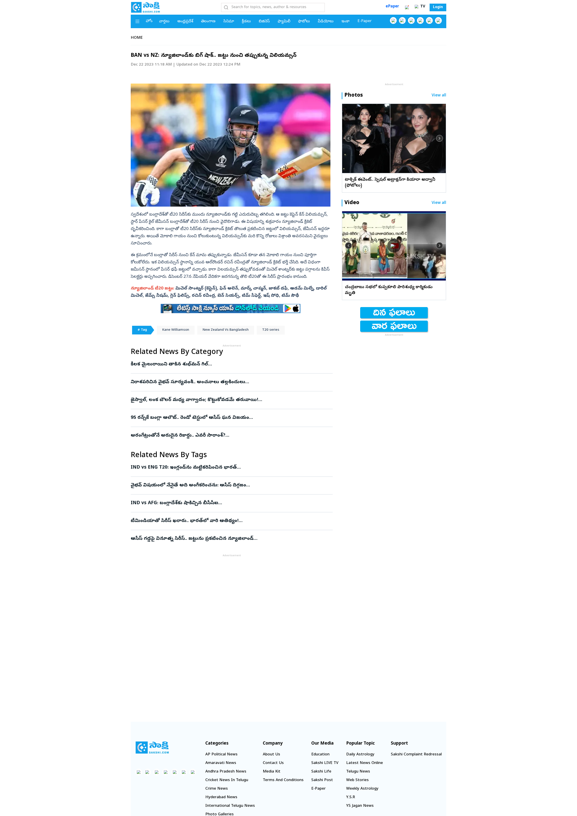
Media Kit (271, 771)
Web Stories (357, 780)
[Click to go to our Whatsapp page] (402, 20)
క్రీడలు (246, 21)
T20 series (270, 330)
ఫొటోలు (304, 21)
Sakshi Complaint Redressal (416, 754)
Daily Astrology (360, 754)
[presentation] (348, 138)
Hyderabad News (221, 797)
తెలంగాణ (208, 21)
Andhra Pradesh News (225, 771)
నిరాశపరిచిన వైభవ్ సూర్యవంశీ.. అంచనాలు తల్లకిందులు (221, 382)
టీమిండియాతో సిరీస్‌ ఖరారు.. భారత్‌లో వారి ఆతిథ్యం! (230, 521)
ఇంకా (345, 21)
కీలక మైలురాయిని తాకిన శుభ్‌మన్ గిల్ (227, 364)
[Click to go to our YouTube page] (429, 20)
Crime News (216, 788)
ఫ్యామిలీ (284, 21)
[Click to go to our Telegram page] (183, 772)
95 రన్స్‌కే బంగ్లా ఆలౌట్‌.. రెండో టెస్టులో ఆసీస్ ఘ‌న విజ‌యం (227, 418)
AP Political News (221, 754)
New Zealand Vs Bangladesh (226, 330)
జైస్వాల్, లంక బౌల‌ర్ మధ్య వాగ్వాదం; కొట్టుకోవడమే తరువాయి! (229, 400)
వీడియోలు (326, 21)
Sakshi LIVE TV (324, 763)
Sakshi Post (322, 780)
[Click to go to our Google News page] (438, 20)
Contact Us (273, 763)
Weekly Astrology (362, 788)
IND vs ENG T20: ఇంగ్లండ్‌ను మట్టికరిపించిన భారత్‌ (223, 468)
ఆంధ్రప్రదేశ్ (185, 21)
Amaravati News (220, 763)
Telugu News (358, 771)
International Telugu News (230, 806)
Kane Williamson (175, 330)
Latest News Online (364, 763)
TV (422, 6)
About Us (271, 754)
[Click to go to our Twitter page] (411, 20)
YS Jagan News (360, 806)
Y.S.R (350, 797)
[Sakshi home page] (152, 747)
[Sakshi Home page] (145, 7)
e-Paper (364, 21)
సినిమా (228, 21)
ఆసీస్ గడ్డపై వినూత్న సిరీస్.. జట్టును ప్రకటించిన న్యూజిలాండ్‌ (230, 539)
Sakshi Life (321, 771)
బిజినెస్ (264, 21)
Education (320, 754)
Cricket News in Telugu (226, 780)
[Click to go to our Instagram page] (420, 20)
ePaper (392, 6)
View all (439, 96)
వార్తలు (164, 21)
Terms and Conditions (283, 780)
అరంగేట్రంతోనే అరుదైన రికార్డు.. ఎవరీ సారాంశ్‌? (226, 436)
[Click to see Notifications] (406, 7)
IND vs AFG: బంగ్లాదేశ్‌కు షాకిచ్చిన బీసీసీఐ (231, 503)
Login (438, 7)
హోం (149, 21)
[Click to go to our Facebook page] (393, 20)
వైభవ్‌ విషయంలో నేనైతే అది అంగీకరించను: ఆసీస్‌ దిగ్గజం (228, 485)
